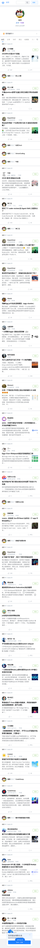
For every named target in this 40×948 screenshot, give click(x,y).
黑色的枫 (10, 582)
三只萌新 (10, 49)
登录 (34, 2)
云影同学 (10, 327)
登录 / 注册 (19, 942)
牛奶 (17, 162)
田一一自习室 (11, 918)
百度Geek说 (11, 477)
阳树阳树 (10, 513)
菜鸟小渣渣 (11, 610)
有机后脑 (10, 665)
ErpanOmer (11, 118)
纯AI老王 (10, 697)
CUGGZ (10, 754)
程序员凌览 (11, 355)
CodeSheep (20, 779)
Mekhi (9, 298)
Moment (10, 385)
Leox (9, 859)
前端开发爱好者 (21, 541)
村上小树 (18, 76)
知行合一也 (11, 639)
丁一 (8, 448)
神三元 (9, 203)
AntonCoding (20, 153)
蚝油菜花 (10, 418)
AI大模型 (10, 726)
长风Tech (19, 145)
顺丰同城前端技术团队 (23, 818)
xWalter (10, 890)
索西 (3, 44)
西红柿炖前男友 (12, 829)
